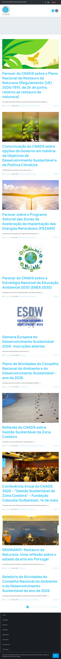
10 (51, 607)
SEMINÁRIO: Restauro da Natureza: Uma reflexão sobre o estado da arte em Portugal (29, 554)
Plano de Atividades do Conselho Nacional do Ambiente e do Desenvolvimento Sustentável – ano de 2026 (30, 370)
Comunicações (25, 174)
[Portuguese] (55, 2)
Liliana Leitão (7, 105)
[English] (53, 2)
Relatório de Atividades (32, 599)
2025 (20, 599)
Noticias (29, 237)
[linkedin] (48, 2)
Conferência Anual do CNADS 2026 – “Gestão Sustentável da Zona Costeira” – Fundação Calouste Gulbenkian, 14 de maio (30, 493)
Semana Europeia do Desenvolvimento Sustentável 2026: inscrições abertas (28, 341)
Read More (56, 105)
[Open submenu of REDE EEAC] (57, 634)
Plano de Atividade (23, 386)
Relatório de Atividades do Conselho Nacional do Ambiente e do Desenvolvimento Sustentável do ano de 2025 (29, 583)
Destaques (24, 105)
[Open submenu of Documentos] (57, 644)
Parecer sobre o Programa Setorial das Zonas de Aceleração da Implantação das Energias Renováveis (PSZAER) (29, 221)
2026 (20, 105)
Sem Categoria (36, 105)
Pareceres (30, 105)
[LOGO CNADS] (6, 6)
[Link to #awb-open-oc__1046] (53, 10)
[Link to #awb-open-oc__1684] (56, 10)
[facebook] (45, 2)
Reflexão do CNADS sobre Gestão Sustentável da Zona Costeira (26, 432)
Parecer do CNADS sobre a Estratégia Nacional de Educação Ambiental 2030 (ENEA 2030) (30, 283)
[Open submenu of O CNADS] (57, 620)
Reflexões (34, 445)
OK (56, 655)
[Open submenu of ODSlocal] (57, 629)
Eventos (28, 509)
